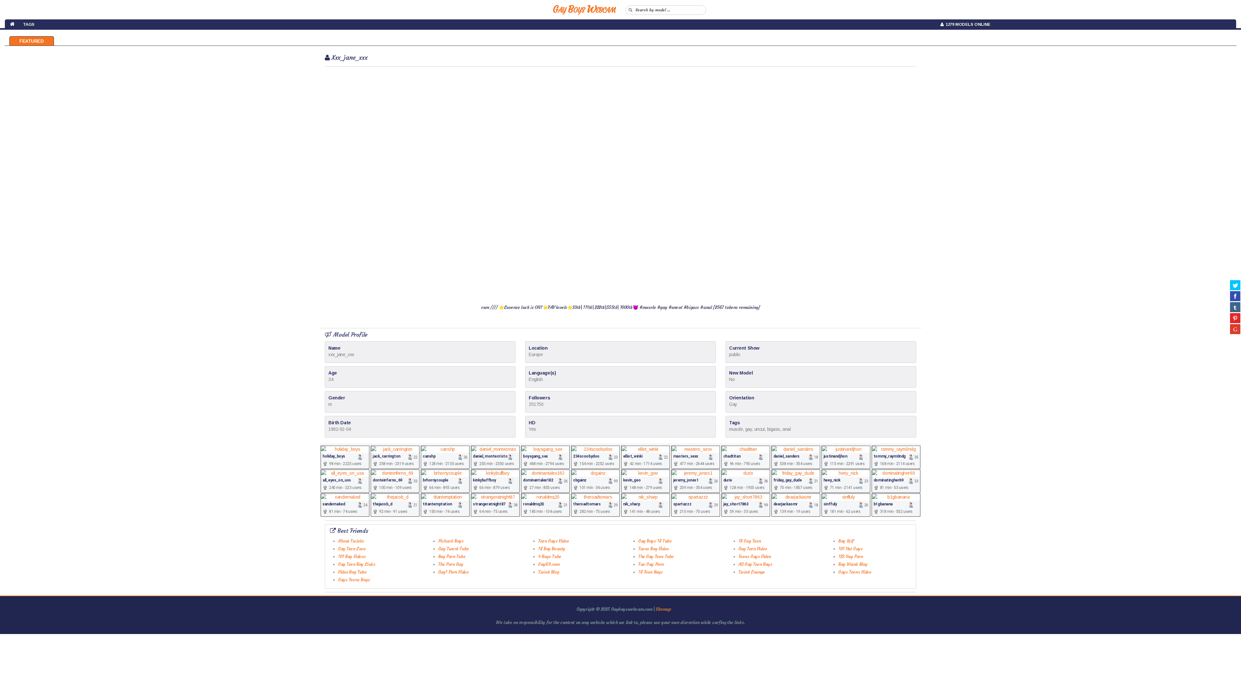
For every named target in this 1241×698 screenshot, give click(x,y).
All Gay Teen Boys (755, 564)
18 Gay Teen (749, 541)
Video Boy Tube (352, 572)
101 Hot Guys (850, 549)
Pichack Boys (451, 541)
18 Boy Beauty (551, 549)
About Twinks (351, 541)
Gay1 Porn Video (453, 572)
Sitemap (663, 609)
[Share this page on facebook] (1235, 296)
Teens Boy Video (653, 549)
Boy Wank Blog (852, 564)
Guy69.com (548, 564)
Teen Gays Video (553, 541)
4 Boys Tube (549, 556)
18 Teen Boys (650, 572)
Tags (29, 24)
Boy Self (846, 541)
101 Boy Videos (352, 556)
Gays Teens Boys (354, 580)
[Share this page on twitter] (1235, 285)
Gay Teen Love (352, 549)
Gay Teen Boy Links (356, 564)
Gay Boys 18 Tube (655, 541)
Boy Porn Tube (452, 556)
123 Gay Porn (850, 556)
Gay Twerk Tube (453, 549)
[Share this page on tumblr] (1235, 307)
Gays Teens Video (854, 572)
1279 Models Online (967, 24)
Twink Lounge (751, 572)
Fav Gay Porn (651, 564)
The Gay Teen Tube (656, 556)
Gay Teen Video (752, 549)
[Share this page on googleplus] (1235, 329)
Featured (31, 41)
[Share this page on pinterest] (1235, 318)
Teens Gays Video (754, 556)
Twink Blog (548, 572)
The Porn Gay (450, 564)
